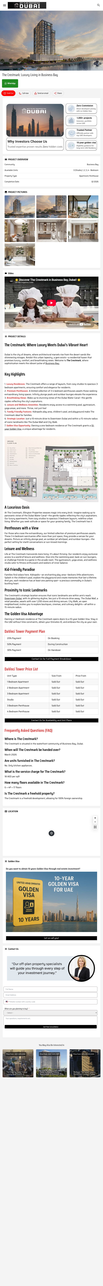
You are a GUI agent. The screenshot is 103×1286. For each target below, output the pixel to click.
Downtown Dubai (13, 598)
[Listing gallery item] (20, 206)
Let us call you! (51, 938)
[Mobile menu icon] (4, 5)
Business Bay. (52, 363)
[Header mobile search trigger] (98, 5)
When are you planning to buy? (16, 1008)
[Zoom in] (95, 818)
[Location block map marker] (51, 833)
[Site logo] (27, 5)
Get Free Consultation (50, 1026)
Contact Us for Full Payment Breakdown (51, 659)
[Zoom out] (95, 822)
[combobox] (7, 1001)
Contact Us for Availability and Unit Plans (51, 720)
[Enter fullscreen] (95, 827)
